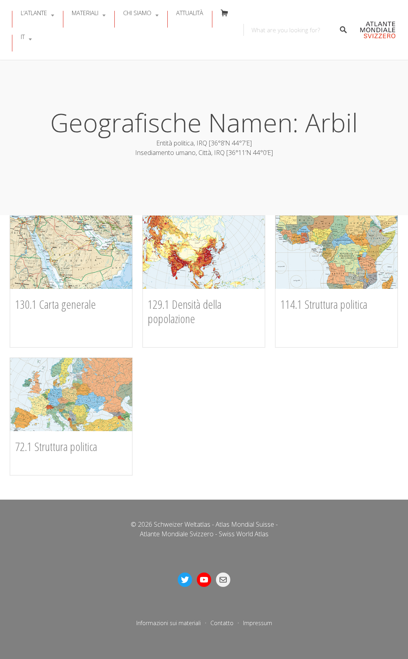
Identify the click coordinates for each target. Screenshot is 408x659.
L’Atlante (34, 13)
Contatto (221, 623)
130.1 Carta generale (55, 304)
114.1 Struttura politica (323, 304)
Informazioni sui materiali (168, 623)
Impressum (257, 623)
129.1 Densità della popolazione (185, 311)
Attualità (189, 13)
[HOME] (375, 30)
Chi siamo (137, 13)
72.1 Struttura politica (56, 446)
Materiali (85, 13)
